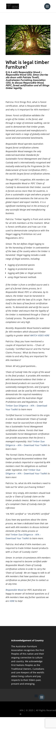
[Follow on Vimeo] (40, 725)
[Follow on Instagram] (22, 725)
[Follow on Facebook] (4, 725)
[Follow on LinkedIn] (31, 725)
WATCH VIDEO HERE (39, 335)
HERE (11, 600)
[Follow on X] (13, 725)
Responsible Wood (14, 589)
